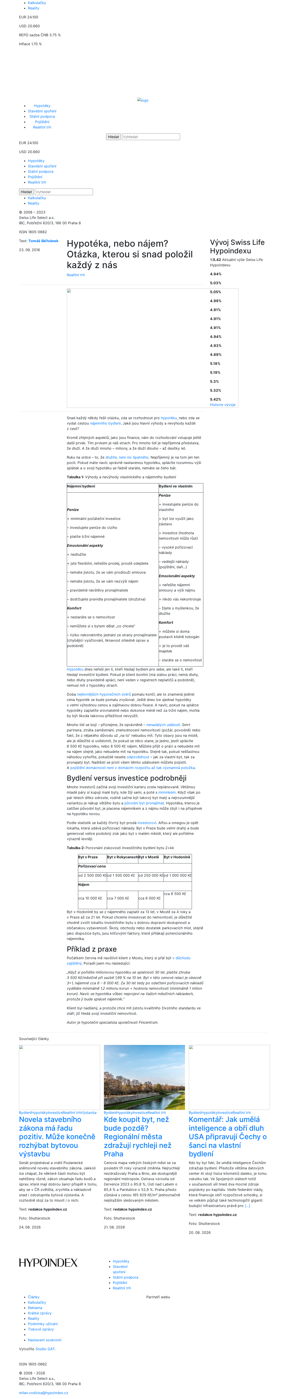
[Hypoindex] (143, 100)
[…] (247, 1205)
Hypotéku (75, 669)
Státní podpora (42, 116)
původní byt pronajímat (144, 803)
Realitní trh (42, 127)
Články (34, 1297)
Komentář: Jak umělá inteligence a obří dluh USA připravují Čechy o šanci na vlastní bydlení (228, 1136)
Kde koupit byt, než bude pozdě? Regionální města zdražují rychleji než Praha (138, 1136)
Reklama (35, 1307)
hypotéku (169, 418)
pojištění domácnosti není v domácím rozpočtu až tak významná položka (132, 767)
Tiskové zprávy (41, 1329)
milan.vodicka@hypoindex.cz (43, 1392)
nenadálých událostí (163, 724)
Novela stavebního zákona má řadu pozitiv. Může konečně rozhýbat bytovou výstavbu (57, 1136)
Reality (33, 8)
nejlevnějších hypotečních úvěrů (104, 694)
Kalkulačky (37, 2)
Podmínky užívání (43, 1324)
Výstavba (89, 1112)
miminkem (167, 792)
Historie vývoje (223, 404)
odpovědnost (138, 757)
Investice (55, 1112)
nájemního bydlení (105, 423)
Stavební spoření (42, 111)
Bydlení (25, 1112)
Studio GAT (45, 1349)
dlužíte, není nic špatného (127, 457)
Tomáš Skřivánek (43, 241)
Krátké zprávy (40, 1313)
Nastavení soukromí (44, 1340)
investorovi (147, 822)
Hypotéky (42, 105)
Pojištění (42, 122)
